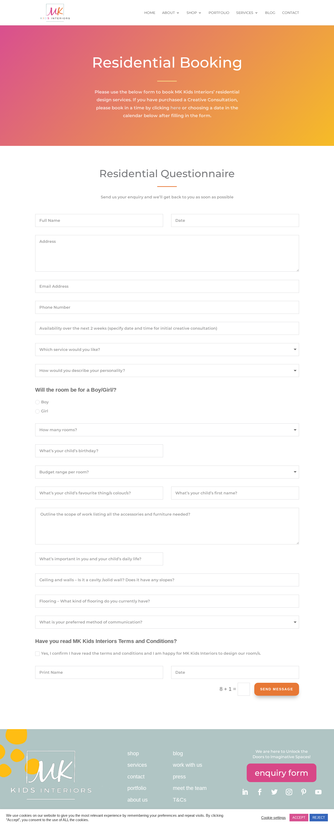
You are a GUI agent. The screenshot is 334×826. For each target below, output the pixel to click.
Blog (270, 13)
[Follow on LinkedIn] (245, 792)
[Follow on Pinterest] (303, 792)
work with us (187, 765)
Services (244, 13)
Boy (45, 402)
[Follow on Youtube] (318, 792)
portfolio (136, 788)
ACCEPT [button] (298, 817)
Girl (44, 411)
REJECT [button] (318, 817)
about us (137, 800)
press (179, 777)
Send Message (276, 689)
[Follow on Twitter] (274, 792)
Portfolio (219, 13)
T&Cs (179, 800)
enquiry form (281, 773)
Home (149, 13)
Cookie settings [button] (273, 818)
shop (133, 753)
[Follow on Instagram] (289, 792)
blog (178, 753)
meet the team (190, 788)
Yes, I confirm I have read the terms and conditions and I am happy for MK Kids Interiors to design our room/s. (151, 653)
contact (136, 777)
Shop (192, 13)
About (168, 13)
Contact (290, 13)
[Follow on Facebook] (259, 792)
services (137, 765)
